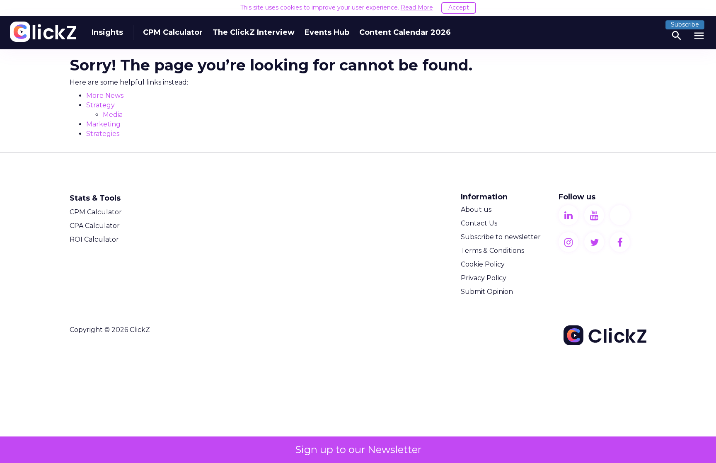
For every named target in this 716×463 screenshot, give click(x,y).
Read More (417, 7)
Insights (107, 32)
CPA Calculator (95, 226)
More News (104, 95)
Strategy (100, 105)
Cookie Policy (483, 264)
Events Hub (327, 32)
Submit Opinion (487, 292)
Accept (458, 7)
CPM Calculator (173, 32)
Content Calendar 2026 (405, 32)
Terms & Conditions (492, 251)
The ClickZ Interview (254, 32)
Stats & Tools (95, 198)
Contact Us (479, 223)
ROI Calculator (94, 239)
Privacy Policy (483, 278)
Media (113, 115)
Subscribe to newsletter (501, 237)
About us (476, 209)
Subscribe (685, 24)
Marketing (103, 124)
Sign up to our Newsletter (358, 450)
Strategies (102, 134)
